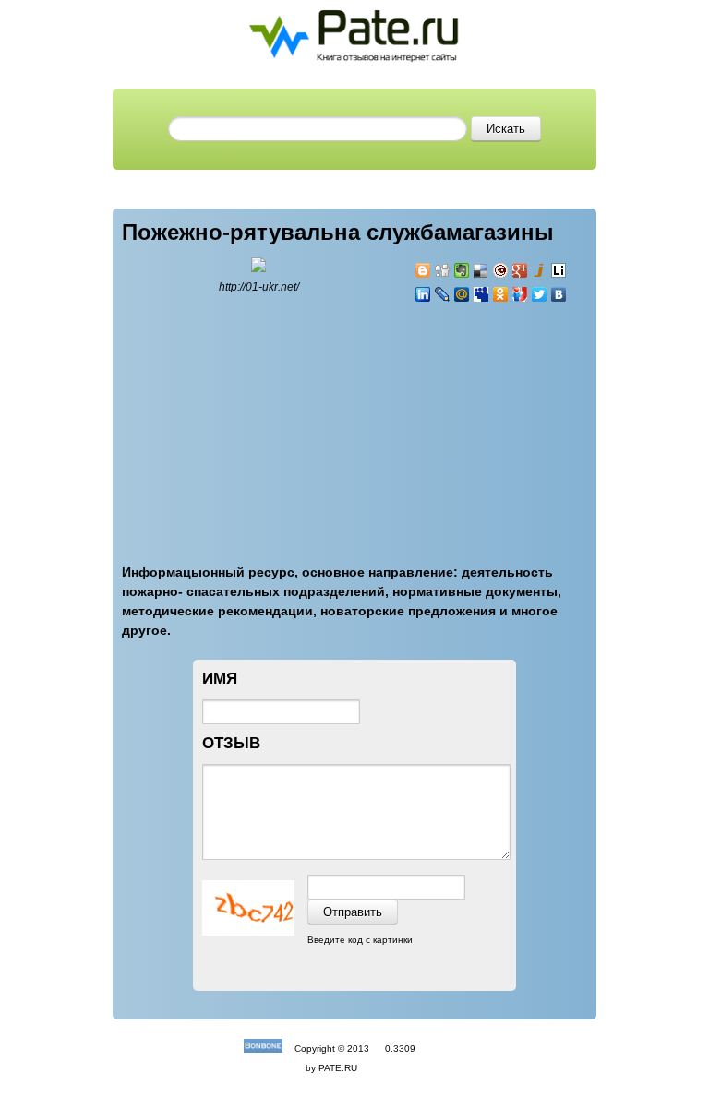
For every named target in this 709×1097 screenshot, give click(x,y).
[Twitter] (539, 294)
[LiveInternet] (559, 270)
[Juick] (539, 270)
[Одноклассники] (501, 294)
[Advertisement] (525, 422)
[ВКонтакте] (559, 294)
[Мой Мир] (462, 294)
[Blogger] (423, 270)
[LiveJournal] (442, 294)
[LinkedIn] (423, 294)
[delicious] (481, 270)
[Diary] (501, 270)
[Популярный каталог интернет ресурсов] (263, 1048)
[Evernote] (462, 270)
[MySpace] (481, 294)
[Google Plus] (520, 270)
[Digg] (442, 270)
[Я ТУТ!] (520, 294)
